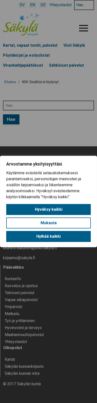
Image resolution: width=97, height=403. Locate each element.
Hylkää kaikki (48, 236)
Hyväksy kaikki (48, 209)
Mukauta (49, 222)
